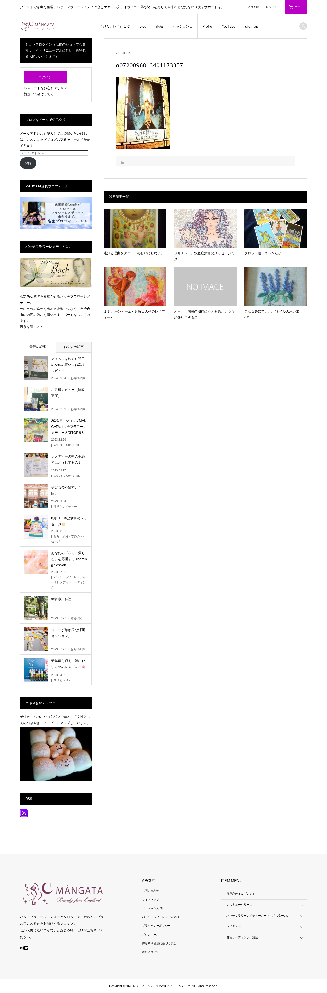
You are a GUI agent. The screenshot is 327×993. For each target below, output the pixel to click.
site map (251, 26)
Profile (207, 26)
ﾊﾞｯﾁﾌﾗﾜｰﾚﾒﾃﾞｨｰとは (115, 26)
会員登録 (253, 7)
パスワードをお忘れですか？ (45, 88)
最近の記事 (37, 347)
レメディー (233, 926)
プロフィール (150, 934)
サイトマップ (150, 899)
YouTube (228, 26)
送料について (150, 952)
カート (299, 7)
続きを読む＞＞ (31, 327)
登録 (28, 163)
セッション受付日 (153, 908)
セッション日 (183, 26)
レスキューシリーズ (239, 904)
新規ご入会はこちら (39, 94)
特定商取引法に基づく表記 (159, 943)
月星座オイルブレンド (240, 893)
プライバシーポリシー (156, 925)
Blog (143, 26)
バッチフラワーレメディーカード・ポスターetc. (257, 915)
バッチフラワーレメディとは (160, 917)
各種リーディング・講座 (242, 937)
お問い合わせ (150, 890)
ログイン (271, 7)
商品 (159, 26)
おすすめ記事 (74, 347)
